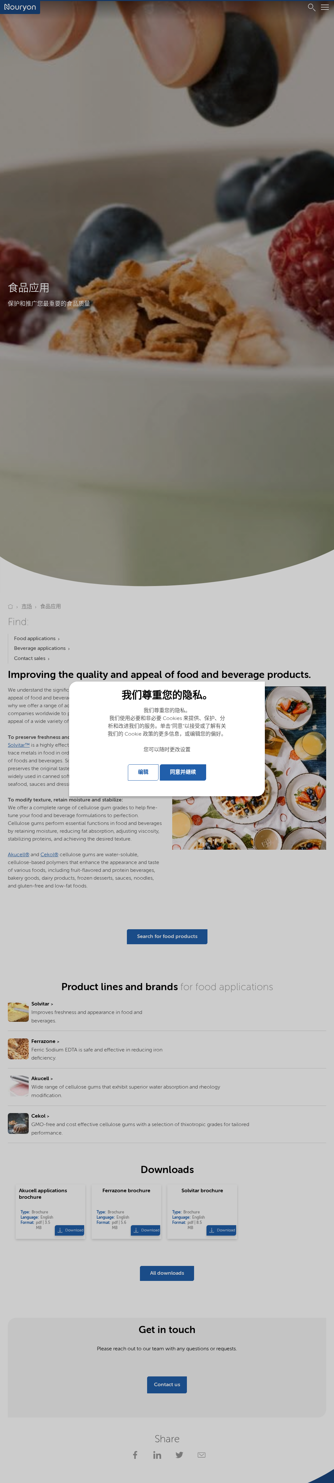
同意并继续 (183, 772)
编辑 (143, 772)
